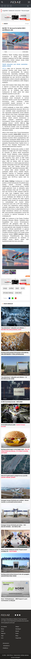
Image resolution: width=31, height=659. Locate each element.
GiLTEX (22, 288)
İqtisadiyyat (18, 629)
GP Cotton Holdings (8, 292)
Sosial (2, 631)
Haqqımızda (18, 638)
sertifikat (11, 288)
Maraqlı (17, 631)
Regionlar (3, 633)
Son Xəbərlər (4, 626)
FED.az (4, 68)
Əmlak (16, 633)
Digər (2, 635)
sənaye (5, 288)
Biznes (2, 629)
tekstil (17, 288)
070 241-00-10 (6, 643)
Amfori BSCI (18, 292)
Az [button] (28, 6)
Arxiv (2, 638)
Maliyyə (17, 626)
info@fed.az (5, 648)
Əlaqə (16, 635)
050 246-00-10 (6, 645)
